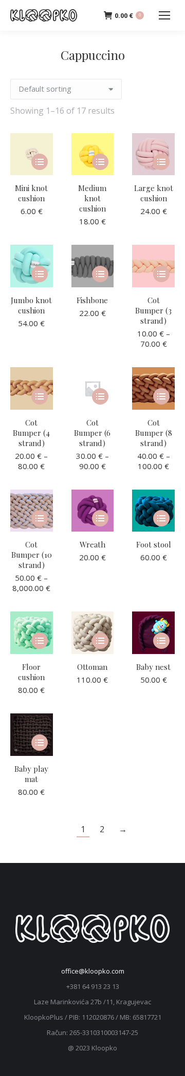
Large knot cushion (153, 193)
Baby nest (153, 667)
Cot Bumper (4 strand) (31, 432)
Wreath (92, 544)
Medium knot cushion (92, 198)
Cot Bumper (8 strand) (153, 432)
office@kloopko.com (92, 971)
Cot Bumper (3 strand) (153, 310)
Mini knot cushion (31, 193)
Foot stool (153, 544)
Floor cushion (31, 672)
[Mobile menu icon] (164, 15)
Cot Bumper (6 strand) (92, 432)
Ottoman (92, 667)
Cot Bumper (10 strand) (31, 554)
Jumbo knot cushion (31, 305)
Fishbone (92, 300)
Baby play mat (31, 774)
